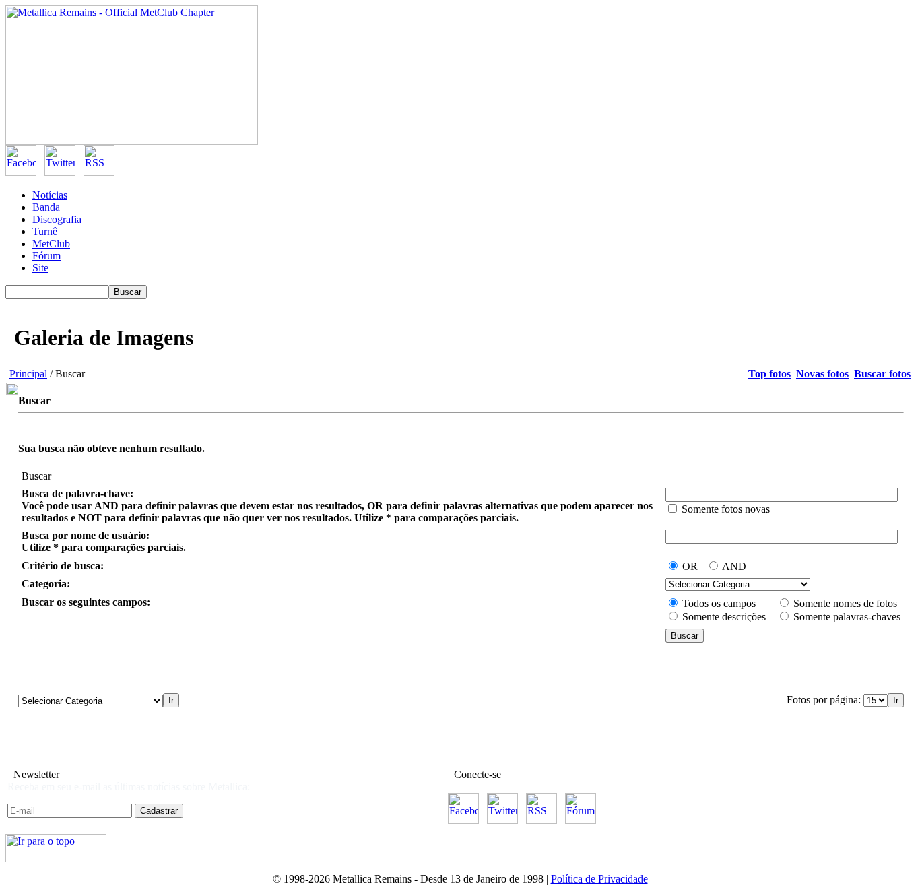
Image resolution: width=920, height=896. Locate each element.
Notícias (49, 195)
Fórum (46, 255)
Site (40, 268)
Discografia (56, 219)
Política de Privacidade (599, 879)
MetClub (51, 243)
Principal (28, 373)
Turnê (44, 231)
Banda (46, 207)
